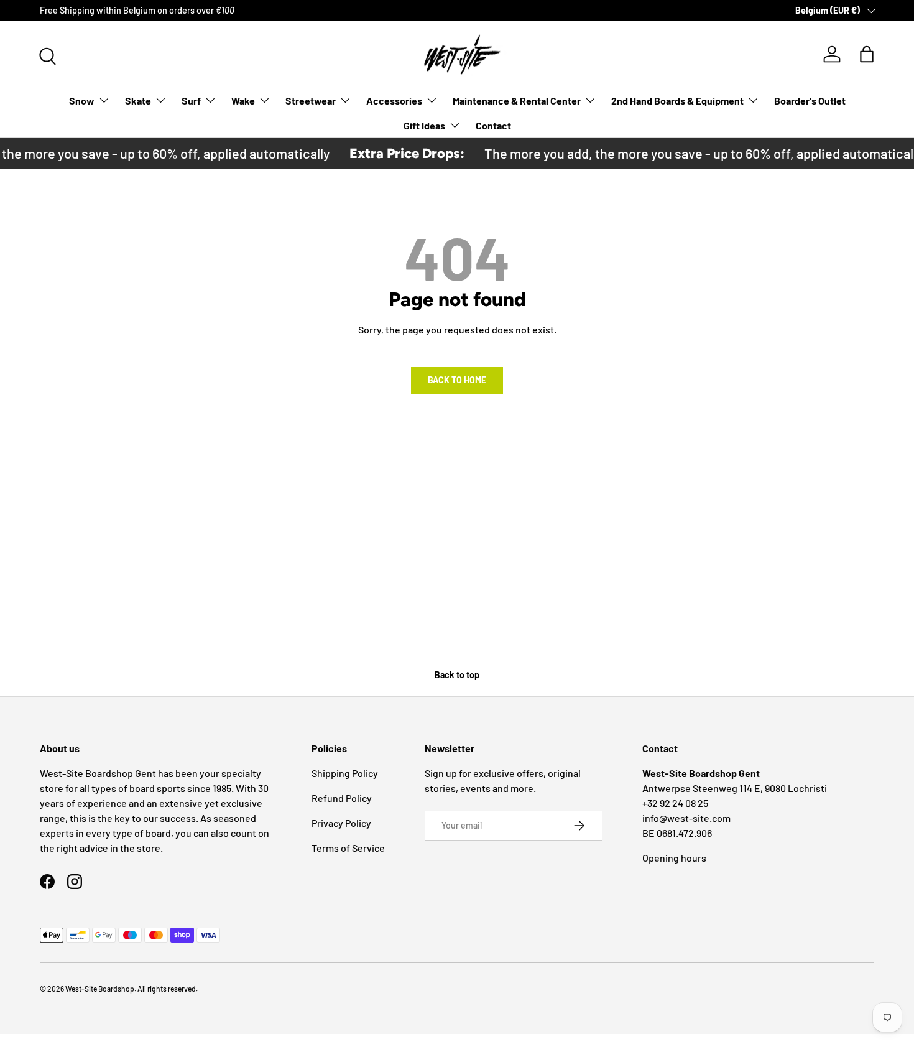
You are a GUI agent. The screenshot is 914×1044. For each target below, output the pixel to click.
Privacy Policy (341, 823)
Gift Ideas (424, 125)
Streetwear (310, 100)
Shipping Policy (345, 773)
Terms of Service (348, 848)
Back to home (457, 380)
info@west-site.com (686, 818)
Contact (493, 125)
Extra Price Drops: (398, 153)
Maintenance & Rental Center (517, 100)
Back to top (457, 674)
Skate (138, 100)
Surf (191, 100)
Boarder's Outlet (810, 100)
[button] (866, 54)
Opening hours (674, 858)
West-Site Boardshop (99, 988)
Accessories (394, 100)
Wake (243, 100)
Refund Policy (342, 798)
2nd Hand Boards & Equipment (677, 100)
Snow (82, 100)
